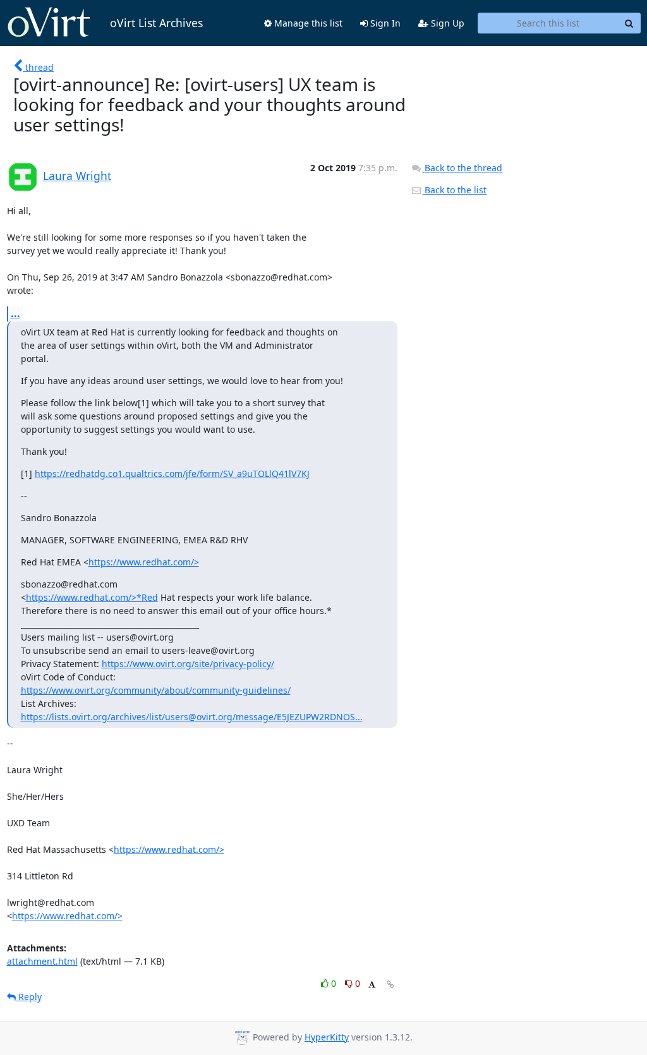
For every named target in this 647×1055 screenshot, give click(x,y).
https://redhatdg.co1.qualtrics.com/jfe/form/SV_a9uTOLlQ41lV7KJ (172, 473)
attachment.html (42, 961)
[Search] (629, 23)
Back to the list (454, 190)
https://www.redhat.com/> (143, 562)
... (15, 313)
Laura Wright (77, 175)
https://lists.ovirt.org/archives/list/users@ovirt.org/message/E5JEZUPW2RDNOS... (192, 717)
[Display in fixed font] (371, 985)
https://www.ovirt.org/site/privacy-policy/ (188, 664)
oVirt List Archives (156, 22)
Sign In (384, 23)
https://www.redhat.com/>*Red (92, 597)
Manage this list (307, 23)
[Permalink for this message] (390, 984)
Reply (29, 997)
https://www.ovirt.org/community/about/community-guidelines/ (156, 690)
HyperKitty (327, 1037)
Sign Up (446, 23)
